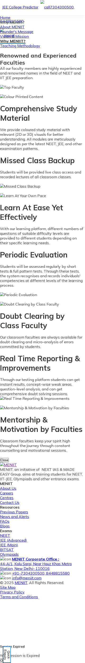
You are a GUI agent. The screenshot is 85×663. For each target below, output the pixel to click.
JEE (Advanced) (13, 540)
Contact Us (9, 502)
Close (4, 460)
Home (5, 17)
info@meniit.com (27, 578)
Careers (6, 493)
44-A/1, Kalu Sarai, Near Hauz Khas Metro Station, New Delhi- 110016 (36, 564)
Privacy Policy (12, 592)
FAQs (4, 521)
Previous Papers (14, 512)
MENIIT (21, 582)
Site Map (8, 587)
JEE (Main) (9, 545)
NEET (5, 535)
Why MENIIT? (13, 41)
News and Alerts (14, 516)
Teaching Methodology (20, 45)
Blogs (5, 526)
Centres (6, 497)
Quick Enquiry (6, 655)
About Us (8, 488)
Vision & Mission (14, 36)
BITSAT (7, 549)
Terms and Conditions (19, 596)
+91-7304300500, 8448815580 (41, 573)
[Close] (0, 652)
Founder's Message (16, 31)
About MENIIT (12, 27)
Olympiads (9, 554)
